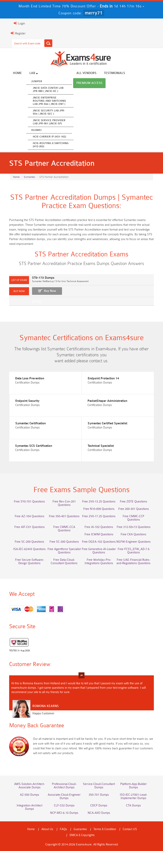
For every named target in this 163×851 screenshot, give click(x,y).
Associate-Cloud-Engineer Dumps (64, 796)
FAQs (63, 829)
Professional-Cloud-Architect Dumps (64, 785)
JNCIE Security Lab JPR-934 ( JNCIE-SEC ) (49, 112)
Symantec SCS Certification (33, 446)
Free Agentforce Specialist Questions (64, 550)
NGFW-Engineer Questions (133, 541)
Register (19, 33)
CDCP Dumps (98, 805)
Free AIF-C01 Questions (29, 527)
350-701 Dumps (99, 794)
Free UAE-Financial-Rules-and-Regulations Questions (133, 561)
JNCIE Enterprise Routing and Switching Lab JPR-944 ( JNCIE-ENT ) (49, 100)
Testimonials (114, 73)
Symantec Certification (30, 423)
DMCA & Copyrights (82, 835)
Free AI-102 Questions (98, 527)
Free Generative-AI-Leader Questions (99, 550)
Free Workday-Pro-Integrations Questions (99, 561)
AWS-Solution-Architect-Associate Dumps (29, 785)
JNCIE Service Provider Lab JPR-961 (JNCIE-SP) (49, 122)
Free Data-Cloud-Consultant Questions (64, 561)
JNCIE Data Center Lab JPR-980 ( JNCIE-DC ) (48, 89)
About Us (47, 829)
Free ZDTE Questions (133, 501)
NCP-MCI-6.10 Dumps (64, 813)
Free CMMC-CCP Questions (133, 518)
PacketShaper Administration (107, 401)
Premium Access (89, 83)
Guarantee (80, 829)
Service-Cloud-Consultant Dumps (99, 785)
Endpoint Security (27, 401)
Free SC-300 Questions (64, 541)
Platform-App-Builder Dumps (133, 785)
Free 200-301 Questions (133, 509)
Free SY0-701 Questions (29, 501)
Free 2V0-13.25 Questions (98, 501)
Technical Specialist (101, 446)
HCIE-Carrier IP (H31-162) (49, 136)
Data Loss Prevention (29, 378)
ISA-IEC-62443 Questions (29, 549)
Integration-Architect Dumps (29, 807)
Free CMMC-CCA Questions (64, 528)
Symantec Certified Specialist (107, 423)
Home (17, 73)
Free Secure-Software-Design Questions (29, 561)
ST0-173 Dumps (43, 277)
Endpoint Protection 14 (103, 378)
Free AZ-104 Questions (29, 516)
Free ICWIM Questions (98, 534)
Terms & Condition (104, 829)
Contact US (130, 829)
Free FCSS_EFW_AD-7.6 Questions (133, 550)
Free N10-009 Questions (98, 509)
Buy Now (50, 291)
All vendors (86, 73)
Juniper (36, 81)
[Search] (48, 43)
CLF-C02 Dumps (64, 805)
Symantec (29, 176)
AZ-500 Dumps (29, 794)
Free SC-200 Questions (29, 541)
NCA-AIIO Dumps (99, 813)
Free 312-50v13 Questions (133, 527)
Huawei (36, 130)
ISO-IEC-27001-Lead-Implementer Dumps (133, 796)
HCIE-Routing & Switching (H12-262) (51, 145)
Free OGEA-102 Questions (99, 541)
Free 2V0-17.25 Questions (98, 516)
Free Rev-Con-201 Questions (64, 503)
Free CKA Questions (133, 534)
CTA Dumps (133, 805)
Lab (32, 73)
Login (21, 23)
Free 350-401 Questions (64, 516)
